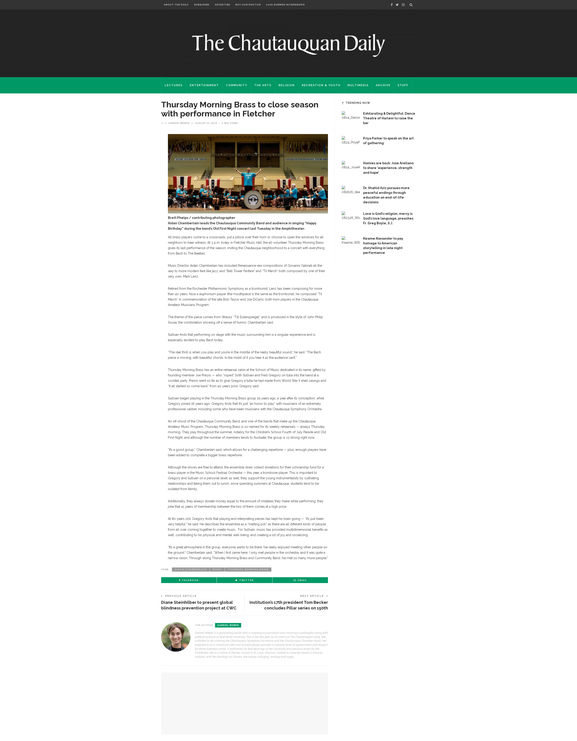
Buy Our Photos (248, 4)
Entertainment (204, 85)
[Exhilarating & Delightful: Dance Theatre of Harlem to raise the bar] (351, 120)
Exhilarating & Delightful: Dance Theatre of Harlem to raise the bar (389, 118)
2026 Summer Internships (285, 4)
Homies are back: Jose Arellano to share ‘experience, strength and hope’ (388, 167)
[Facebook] (391, 4)
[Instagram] (403, 4)
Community (236, 85)
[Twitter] (397, 4)
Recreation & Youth (321, 85)
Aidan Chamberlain (191, 569)
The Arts (263, 85)
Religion (287, 85)
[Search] (411, 4)
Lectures (174, 85)
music (217, 569)
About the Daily (176, 4)
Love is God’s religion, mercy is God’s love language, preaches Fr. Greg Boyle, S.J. (388, 218)
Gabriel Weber (179, 123)
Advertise (222, 4)
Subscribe (201, 4)
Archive (383, 85)
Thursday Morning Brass (248, 569)
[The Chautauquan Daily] (288, 45)
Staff (403, 85)
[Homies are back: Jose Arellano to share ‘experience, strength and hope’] (351, 169)
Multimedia (358, 85)
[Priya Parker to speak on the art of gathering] (351, 145)
